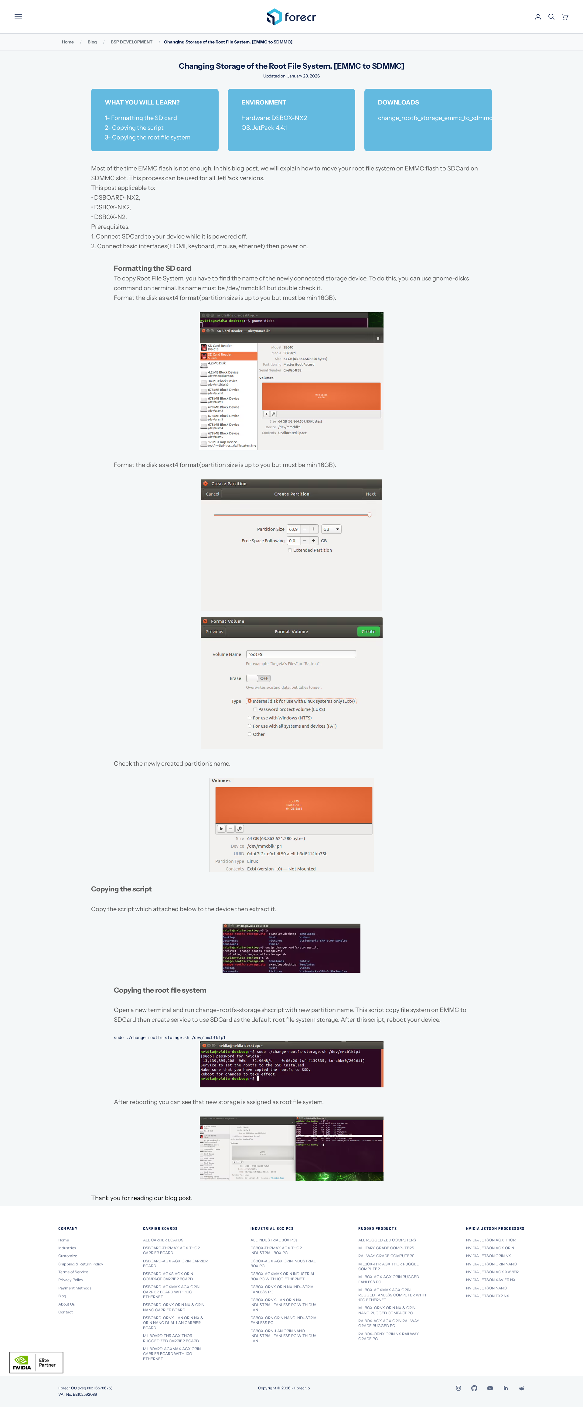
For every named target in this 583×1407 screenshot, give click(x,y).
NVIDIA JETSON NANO (486, 1288)
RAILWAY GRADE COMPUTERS (386, 1256)
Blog (92, 42)
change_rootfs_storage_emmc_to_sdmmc (435, 118)
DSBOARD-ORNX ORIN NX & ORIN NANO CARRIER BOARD (173, 1307)
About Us (66, 1304)
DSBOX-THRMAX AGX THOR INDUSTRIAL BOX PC (276, 1250)
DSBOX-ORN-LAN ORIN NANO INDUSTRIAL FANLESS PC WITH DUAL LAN (285, 1336)
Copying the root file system (152, 137)
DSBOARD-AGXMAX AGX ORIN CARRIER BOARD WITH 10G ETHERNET (171, 1292)
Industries (67, 1248)
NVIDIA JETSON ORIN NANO (491, 1264)
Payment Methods (74, 1288)
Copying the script (138, 127)
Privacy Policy (70, 1280)
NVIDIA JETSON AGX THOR (491, 1240)
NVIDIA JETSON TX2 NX (487, 1296)
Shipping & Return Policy (80, 1264)
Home (68, 42)
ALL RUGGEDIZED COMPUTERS (387, 1240)
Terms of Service (73, 1272)
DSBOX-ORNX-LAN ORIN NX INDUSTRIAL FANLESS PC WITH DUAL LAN (285, 1305)
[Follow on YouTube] (490, 1388)
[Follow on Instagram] (458, 1388)
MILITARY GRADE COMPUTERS (386, 1248)
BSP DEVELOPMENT (131, 42)
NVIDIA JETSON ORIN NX (488, 1256)
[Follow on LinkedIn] (506, 1388)
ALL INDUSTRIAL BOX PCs (274, 1240)
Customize (67, 1256)
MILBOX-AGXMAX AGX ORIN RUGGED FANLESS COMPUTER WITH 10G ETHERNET (392, 1295)
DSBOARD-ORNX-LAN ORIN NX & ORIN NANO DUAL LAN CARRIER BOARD (173, 1323)
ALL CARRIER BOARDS (163, 1240)
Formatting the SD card (144, 118)
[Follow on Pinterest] (474, 1388)
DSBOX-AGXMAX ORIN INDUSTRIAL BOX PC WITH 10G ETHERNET (283, 1276)
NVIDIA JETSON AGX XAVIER (492, 1272)
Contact (65, 1312)
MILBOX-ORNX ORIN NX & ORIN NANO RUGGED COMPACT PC (386, 1310)
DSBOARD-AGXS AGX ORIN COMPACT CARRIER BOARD (168, 1276)
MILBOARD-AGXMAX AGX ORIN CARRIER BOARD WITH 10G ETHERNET (172, 1354)
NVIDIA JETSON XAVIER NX (491, 1280)
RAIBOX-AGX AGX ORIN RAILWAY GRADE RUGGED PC (388, 1323)
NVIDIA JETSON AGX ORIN (490, 1248)
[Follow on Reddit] (522, 1388)
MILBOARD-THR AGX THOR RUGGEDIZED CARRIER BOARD (171, 1338)
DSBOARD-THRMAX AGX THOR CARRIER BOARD (171, 1250)
